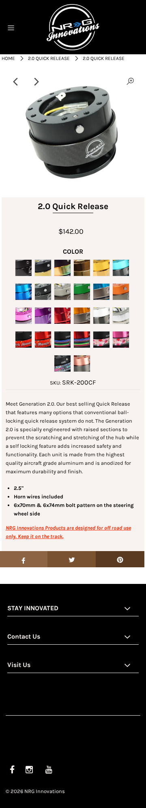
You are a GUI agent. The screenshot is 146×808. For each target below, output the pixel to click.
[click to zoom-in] (130, 82)
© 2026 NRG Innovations (35, 791)
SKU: (55, 383)
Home (8, 58)
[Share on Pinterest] (120, 559)
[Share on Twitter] (71, 559)
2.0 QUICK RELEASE (49, 58)
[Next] (36, 82)
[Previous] (16, 82)
